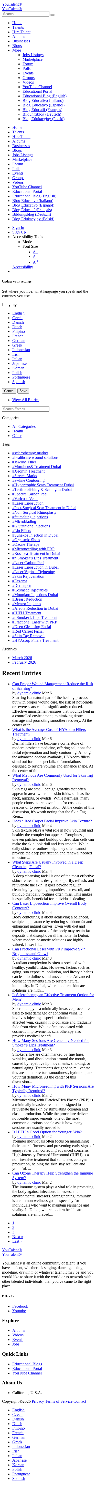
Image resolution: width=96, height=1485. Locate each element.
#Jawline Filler (24, 462)
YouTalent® (12, 4)
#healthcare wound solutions (35, 457)
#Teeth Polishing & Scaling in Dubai (42, 489)
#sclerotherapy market (30, 453)
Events (17, 1339)
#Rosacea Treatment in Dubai (36, 553)
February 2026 (24, 662)
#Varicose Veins (25, 498)
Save (23, 391)
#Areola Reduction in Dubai (35, 608)
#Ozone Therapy (26, 544)
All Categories (24, 426)
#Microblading (24, 521)
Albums (18, 1330)
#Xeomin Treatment (28, 471)
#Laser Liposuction (28, 503)
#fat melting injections (30, 517)
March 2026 (22, 657)
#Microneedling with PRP (33, 549)
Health (17, 431)
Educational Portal (27, 1368)
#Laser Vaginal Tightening (33, 572)
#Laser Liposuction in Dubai (35, 567)
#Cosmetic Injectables (30, 590)
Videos (18, 1335)
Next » (17, 1236)
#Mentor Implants (26, 604)
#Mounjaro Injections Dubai (35, 594)
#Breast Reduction (27, 599)
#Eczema (19, 581)
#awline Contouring (28, 480)
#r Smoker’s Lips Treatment (34, 617)
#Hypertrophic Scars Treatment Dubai (43, 485)
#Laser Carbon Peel (28, 562)
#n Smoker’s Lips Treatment (35, 558)
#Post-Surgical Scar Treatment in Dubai (44, 508)
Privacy (38, 1401)
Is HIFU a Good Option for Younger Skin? (47, 1132)
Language (10, 304)
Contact (79, 1401)
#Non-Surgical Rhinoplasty (34, 512)
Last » (17, 1241)
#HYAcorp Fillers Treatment (35, 640)
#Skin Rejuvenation (28, 576)
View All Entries (25, 400)
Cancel (9, 391)
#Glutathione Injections (31, 526)
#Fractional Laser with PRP (34, 622)
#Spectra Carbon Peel (29, 494)
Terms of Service (58, 1401)
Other (17, 435)
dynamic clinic (29, 693)
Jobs (15, 1344)
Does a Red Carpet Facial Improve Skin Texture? (52, 821)
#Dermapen (21, 585)
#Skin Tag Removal (28, 636)
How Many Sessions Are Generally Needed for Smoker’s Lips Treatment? (50, 1042)
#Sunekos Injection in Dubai (35, 535)
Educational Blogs (27, 1364)
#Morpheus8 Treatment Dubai (36, 466)
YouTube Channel (27, 1373)
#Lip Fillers (21, 530)
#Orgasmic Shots (26, 540)
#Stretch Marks (24, 476)
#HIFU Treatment (26, 613)
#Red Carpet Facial (28, 631)
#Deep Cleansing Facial (31, 626)
